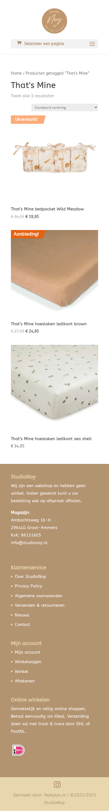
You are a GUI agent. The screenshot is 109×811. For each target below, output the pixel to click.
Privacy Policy (28, 586)
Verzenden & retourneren (40, 605)
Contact (22, 624)
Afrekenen (25, 681)
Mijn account (27, 652)
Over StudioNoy (30, 576)
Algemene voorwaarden (38, 595)
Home (16, 73)
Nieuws (22, 615)
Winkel (21, 671)
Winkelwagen (28, 661)
